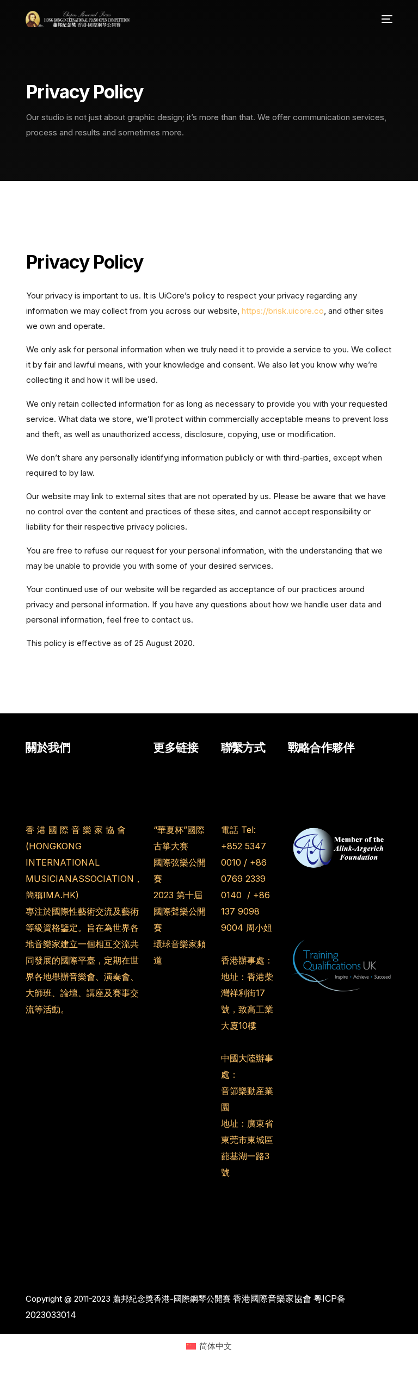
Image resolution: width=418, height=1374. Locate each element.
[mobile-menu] (384, 19)
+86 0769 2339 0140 (244, 878)
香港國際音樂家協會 (272, 1298)
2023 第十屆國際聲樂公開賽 (179, 911)
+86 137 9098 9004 (245, 911)
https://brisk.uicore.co (283, 311)
